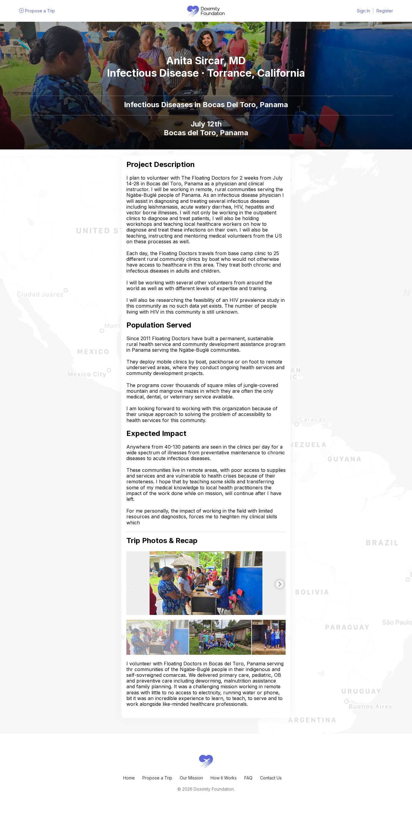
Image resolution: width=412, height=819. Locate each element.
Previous (131, 583)
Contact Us (271, 777)
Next (278, 583)
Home (129, 777)
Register (384, 10)
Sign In (363, 10)
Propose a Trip (157, 777)
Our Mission (191, 777)
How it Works (224, 777)
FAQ (248, 777)
